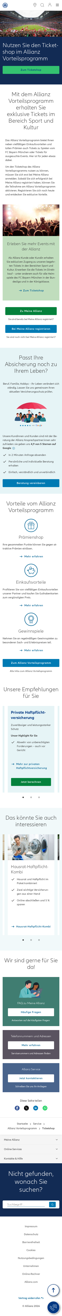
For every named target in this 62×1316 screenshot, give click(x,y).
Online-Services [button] (13, 1149)
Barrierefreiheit (31, 1242)
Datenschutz (31, 1234)
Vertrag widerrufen (29, 1298)
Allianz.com (31, 1282)
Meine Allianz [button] (12, 1139)
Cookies (31, 1250)
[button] (13, 448)
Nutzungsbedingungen (31, 1258)
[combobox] (26, 1204)
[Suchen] (52, 1204)
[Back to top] (53, 1290)
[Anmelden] (49, 5)
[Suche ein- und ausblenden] (42, 5)
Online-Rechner (31, 1274)
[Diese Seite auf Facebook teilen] (17, 1108)
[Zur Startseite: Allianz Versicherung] (5, 5)
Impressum (31, 1226)
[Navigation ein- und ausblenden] (57, 5)
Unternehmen (31, 1266)
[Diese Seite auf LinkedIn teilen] (35, 1108)
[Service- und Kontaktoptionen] (53, 1307)
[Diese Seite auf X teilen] (26, 1108)
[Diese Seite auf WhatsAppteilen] (45, 1108)
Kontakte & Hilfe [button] (13, 1158)
